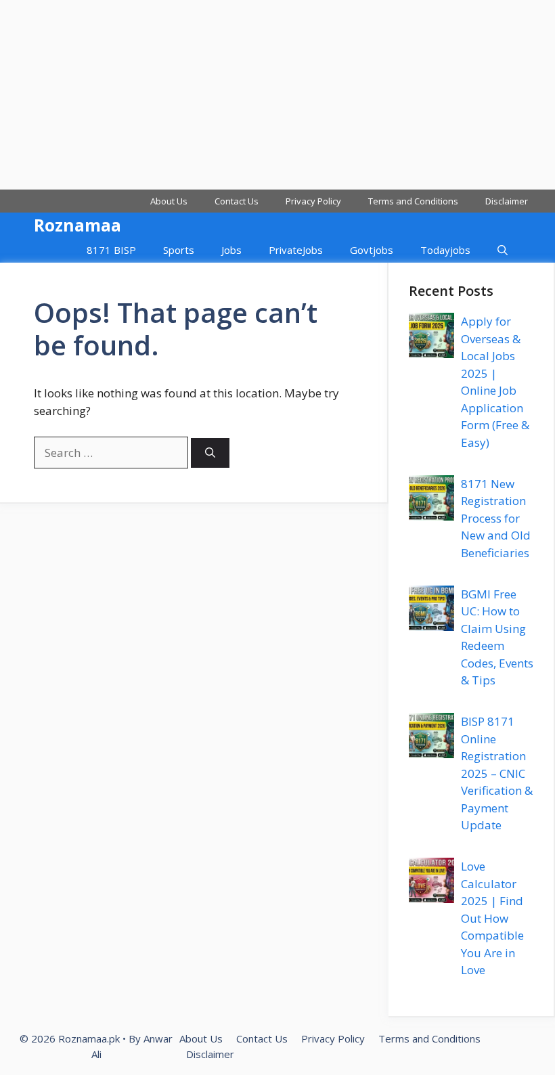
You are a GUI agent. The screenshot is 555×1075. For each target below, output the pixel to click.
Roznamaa (77, 224)
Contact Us (237, 201)
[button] (502, 250)
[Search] (210, 453)
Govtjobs (371, 250)
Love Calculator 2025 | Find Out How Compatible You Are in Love (492, 918)
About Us (168, 201)
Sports (178, 250)
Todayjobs (445, 250)
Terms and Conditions (413, 201)
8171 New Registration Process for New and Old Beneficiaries (496, 518)
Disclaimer (506, 201)
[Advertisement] (277, 95)
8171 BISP (111, 250)
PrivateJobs (296, 250)
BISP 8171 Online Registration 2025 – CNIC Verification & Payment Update (497, 773)
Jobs (231, 250)
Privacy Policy (313, 201)
